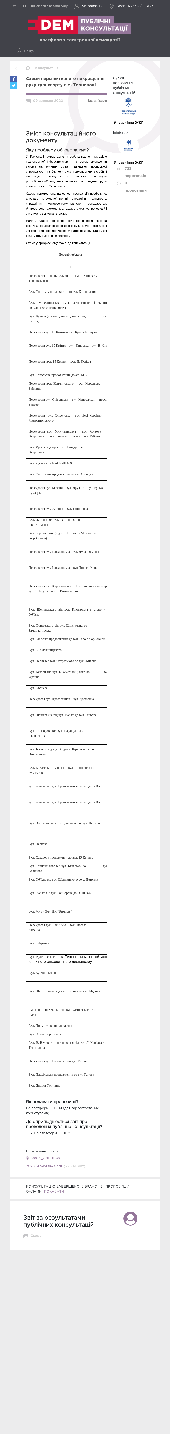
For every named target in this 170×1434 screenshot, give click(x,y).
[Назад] (16, 68)
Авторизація (91, 6)
